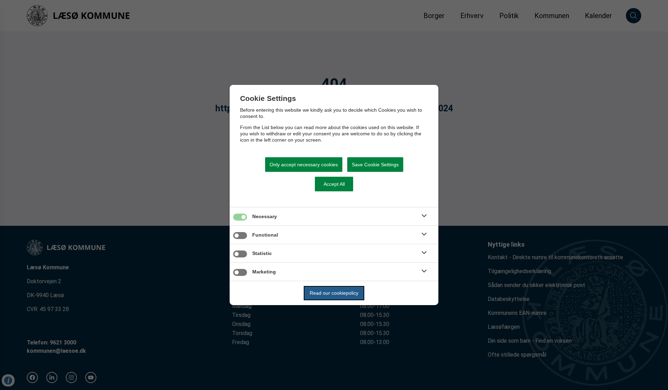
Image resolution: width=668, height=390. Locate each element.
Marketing (264, 271)
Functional (265, 235)
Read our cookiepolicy (334, 293)
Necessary (264, 216)
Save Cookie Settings (375, 164)
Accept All (334, 184)
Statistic (262, 253)
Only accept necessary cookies (304, 164)
